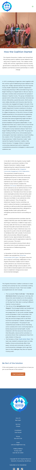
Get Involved (18, 374)
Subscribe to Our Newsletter (18, 465)
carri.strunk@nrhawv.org (18, 444)
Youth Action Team (24, 339)
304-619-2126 (18, 438)
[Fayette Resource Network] (7, 6)
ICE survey (13, 185)
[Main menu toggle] (32, 6)
